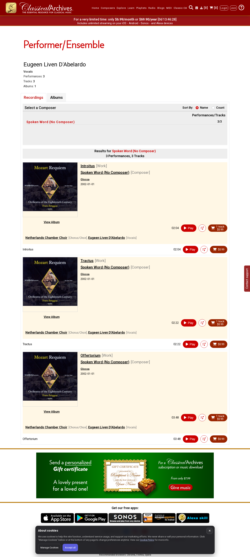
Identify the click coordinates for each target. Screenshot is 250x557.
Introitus (88, 166)
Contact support (247, 278)
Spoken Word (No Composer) (50, 122)
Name (204, 107)
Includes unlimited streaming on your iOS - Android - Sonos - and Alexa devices (125, 23)
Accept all (70, 547)
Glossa (85, 179)
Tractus (87, 260)
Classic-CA (180, 8)
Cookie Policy (147, 540)
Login (224, 8)
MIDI (169, 8)
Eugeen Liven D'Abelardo (106, 238)
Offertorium (90, 355)
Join (233, 8)
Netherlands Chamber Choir (46, 238)
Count (220, 107)
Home (95, 8)
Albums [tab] (56, 97)
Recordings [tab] (33, 97)
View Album (52, 222)
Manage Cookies (49, 547)
